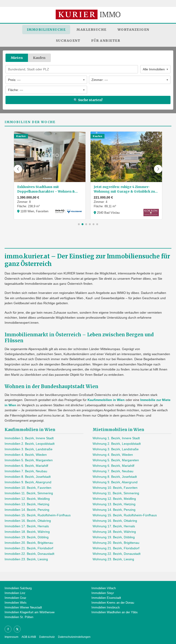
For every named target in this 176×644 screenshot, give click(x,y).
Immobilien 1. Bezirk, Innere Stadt (29, 438)
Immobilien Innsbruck (105, 607)
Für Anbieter (105, 41)
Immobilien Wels (16, 602)
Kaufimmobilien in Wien (106, 400)
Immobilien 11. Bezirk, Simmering (29, 493)
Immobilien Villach (103, 588)
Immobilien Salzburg (18, 588)
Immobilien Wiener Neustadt (23, 607)
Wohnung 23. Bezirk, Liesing (113, 559)
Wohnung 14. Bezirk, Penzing (114, 509)
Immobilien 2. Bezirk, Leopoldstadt (30, 443)
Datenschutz (47, 636)
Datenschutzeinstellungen (74, 636)
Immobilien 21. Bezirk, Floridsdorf (29, 548)
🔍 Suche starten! (88, 100)
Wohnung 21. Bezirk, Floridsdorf (116, 548)
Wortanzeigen (133, 30)
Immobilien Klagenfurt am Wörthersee (30, 612)
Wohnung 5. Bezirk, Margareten (116, 460)
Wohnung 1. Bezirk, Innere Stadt (116, 438)
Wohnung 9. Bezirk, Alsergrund (115, 482)
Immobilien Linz (15, 593)
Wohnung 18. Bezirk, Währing (114, 531)
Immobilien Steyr (102, 593)
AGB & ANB (29, 636)
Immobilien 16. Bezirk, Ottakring (28, 520)
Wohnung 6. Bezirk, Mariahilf (113, 465)
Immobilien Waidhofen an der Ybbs (114, 612)
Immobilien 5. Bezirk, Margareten (29, 460)
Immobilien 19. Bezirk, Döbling (27, 537)
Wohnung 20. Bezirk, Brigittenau (116, 542)
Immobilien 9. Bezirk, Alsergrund (28, 482)
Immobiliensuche (46, 30)
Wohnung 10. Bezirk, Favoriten (115, 487)
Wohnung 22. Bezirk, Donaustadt (116, 554)
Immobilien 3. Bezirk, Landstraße (28, 449)
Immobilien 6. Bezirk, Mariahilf (26, 465)
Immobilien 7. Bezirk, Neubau (26, 471)
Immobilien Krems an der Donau (112, 602)
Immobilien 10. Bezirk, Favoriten (28, 487)
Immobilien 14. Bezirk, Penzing (27, 509)
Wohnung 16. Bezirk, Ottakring (115, 520)
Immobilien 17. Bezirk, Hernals (27, 526)
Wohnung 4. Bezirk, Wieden (113, 454)
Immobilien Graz (15, 598)
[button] (18, 169)
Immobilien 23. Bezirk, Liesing (26, 559)
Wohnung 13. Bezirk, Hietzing (114, 504)
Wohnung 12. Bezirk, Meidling (114, 498)
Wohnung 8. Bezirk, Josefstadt (115, 476)
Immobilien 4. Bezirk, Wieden (26, 454)
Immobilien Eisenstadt (106, 598)
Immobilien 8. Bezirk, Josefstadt (28, 476)
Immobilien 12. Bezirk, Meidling (27, 498)
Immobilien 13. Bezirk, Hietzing (27, 504)
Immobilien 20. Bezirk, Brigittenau (29, 542)
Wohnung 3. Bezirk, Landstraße (116, 449)
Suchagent (68, 41)
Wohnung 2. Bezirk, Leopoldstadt (117, 443)
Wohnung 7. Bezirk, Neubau (113, 471)
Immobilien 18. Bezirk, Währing (27, 531)
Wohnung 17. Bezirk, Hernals (114, 526)
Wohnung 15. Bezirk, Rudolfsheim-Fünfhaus (125, 515)
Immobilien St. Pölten (19, 617)
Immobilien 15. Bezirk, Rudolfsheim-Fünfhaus (38, 515)
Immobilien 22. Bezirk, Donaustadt (29, 554)
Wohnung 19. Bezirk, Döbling (114, 537)
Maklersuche (92, 30)
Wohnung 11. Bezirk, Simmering (116, 493)
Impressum (11, 636)
